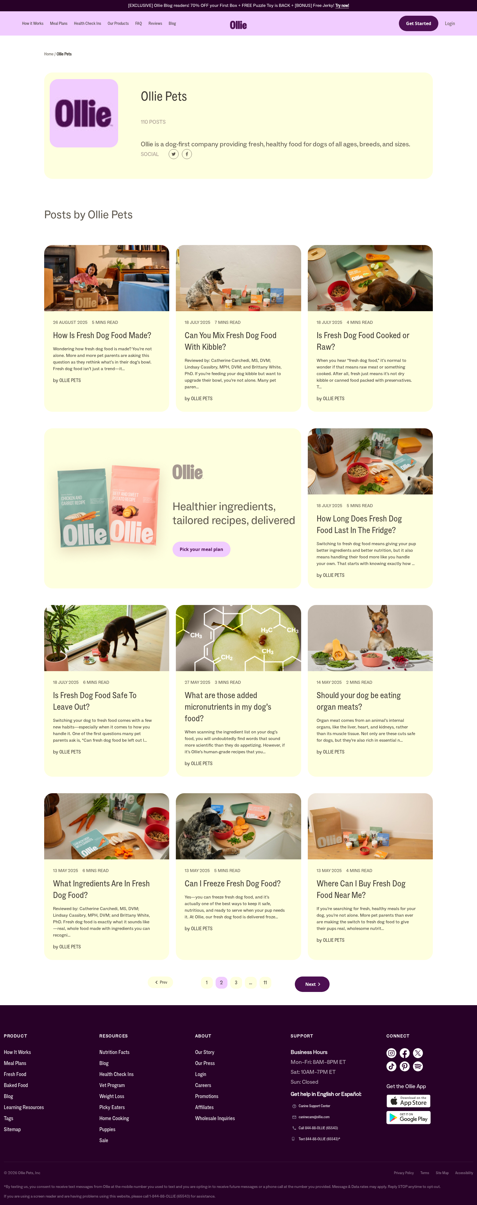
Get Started (418, 23)
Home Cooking (114, 1118)
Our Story (204, 1052)
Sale (103, 1140)
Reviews (155, 23)
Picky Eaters (112, 1107)
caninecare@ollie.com (314, 1117)
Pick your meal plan (201, 549)
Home (49, 54)
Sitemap (12, 1129)
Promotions (206, 1096)
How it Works (32, 23)
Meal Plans (58, 23)
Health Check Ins (87, 23)
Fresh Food (15, 1074)
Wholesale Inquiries (215, 1118)
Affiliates (204, 1107)
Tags (8, 1118)
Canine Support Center (314, 1106)
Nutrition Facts (114, 1052)
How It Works (17, 1052)
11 (265, 983)
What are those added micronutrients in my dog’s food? (228, 707)
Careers (203, 1085)
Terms (424, 1173)
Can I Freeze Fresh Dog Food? (233, 883)
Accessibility (464, 1173)
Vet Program (112, 1085)
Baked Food (16, 1085)
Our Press (205, 1063)
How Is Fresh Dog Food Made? (102, 335)
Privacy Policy (404, 1173)
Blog (172, 23)
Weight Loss (111, 1096)
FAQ (138, 23)
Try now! (342, 5)
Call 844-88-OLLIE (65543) (318, 1128)
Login (450, 23)
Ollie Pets (64, 54)
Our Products (118, 23)
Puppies (107, 1129)
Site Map (442, 1173)
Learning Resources (24, 1107)
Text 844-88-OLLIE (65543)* (319, 1139)
